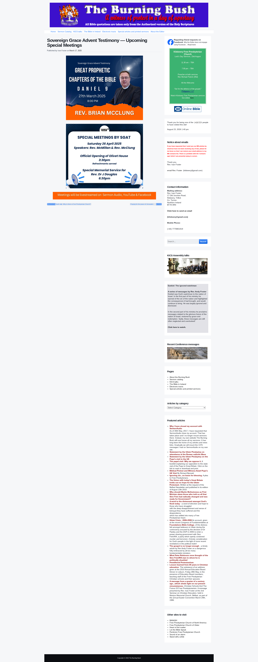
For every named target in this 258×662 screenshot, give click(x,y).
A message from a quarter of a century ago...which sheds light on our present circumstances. (187, 583)
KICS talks (77, 31)
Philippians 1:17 (188, 91)
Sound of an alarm (177, 634)
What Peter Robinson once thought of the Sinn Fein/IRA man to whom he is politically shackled (189, 557)
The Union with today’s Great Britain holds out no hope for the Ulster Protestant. (186, 482)
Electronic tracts (109, 31)
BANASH (173, 620)
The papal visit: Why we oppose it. (185, 461)
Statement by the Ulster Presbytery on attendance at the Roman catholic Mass (188, 453)
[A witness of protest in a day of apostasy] (129, 15)
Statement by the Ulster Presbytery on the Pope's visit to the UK (189, 458)
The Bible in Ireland (92, 31)
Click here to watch (176, 327)
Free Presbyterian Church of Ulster (184, 625)
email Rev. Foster (174, 170)
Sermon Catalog (64, 31)
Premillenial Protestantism (182, 562)
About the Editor (157, 31)
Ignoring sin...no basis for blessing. (186, 475)
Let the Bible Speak (178, 630)
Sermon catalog (176, 379)
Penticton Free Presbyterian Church (185, 632)
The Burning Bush (135, 658)
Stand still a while (177, 637)
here (192, 98)
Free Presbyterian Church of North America (188, 623)
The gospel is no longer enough (184, 546)
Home (53, 31)
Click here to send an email (179, 211)
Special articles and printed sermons (133, 31)
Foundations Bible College (182, 525)
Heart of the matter (178, 627)
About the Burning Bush (180, 377)
